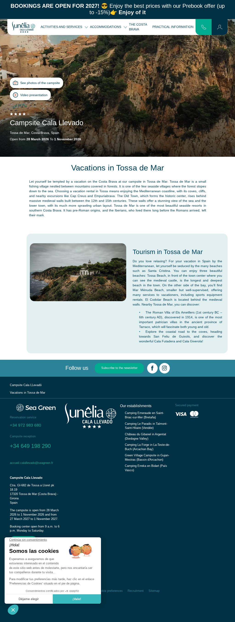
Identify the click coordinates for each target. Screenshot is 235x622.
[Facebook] (152, 368)
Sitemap (153, 590)
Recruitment (136, 590)
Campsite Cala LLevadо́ (26, 385)
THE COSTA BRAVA (138, 27)
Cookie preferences (110, 590)
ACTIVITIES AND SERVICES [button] (62, 27)
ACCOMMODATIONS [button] (106, 27)
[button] (219, 27)
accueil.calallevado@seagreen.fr (31, 463)
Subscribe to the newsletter (119, 368)
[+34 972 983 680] (203, 27)
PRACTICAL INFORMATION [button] (173, 27)
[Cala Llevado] (23, 27)
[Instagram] (164, 368)
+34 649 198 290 (30, 446)
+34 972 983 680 (25, 425)
